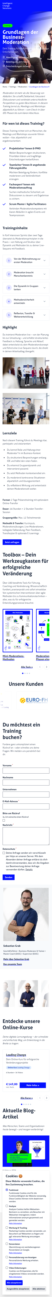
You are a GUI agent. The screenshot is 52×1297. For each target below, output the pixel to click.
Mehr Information (15, 1223)
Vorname (8, 765)
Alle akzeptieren (14, 1282)
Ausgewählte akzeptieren (18, 1288)
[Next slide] (46, 667)
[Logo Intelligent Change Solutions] (7, 6)
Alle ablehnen (39, 1288)
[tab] (22, 673)
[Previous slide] (40, 667)
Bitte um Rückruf (11, 813)
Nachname (8, 777)
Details (29, 869)
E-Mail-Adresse (11, 801)
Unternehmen (10, 789)
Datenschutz (10, 848)
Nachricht (8, 825)
